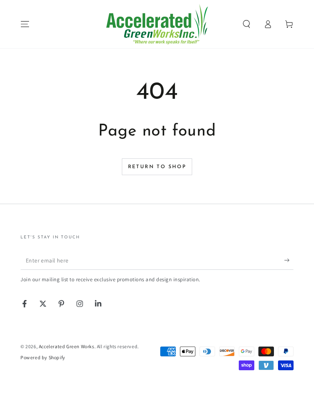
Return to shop (157, 167)
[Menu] (25, 24)
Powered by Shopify (42, 357)
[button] (246, 24)
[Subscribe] (289, 260)
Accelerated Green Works (66, 346)
